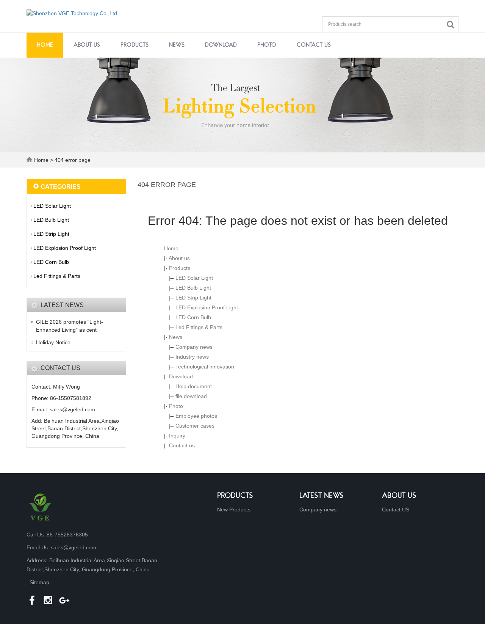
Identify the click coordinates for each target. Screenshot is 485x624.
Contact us (314, 45)
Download (221, 45)
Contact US (395, 509)
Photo (266, 45)
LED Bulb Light (193, 288)
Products (134, 45)
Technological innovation (204, 367)
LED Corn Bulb (193, 317)
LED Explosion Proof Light (206, 307)
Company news (194, 347)
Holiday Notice (53, 342)
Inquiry (177, 436)
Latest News (321, 496)
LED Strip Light (193, 298)
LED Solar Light (194, 278)
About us (87, 45)
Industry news (192, 357)
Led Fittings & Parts (198, 327)
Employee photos (196, 416)
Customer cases (194, 426)
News (177, 45)
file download (191, 396)
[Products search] (452, 25)
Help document (193, 386)
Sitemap (39, 582)
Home (45, 45)
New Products (233, 509)
